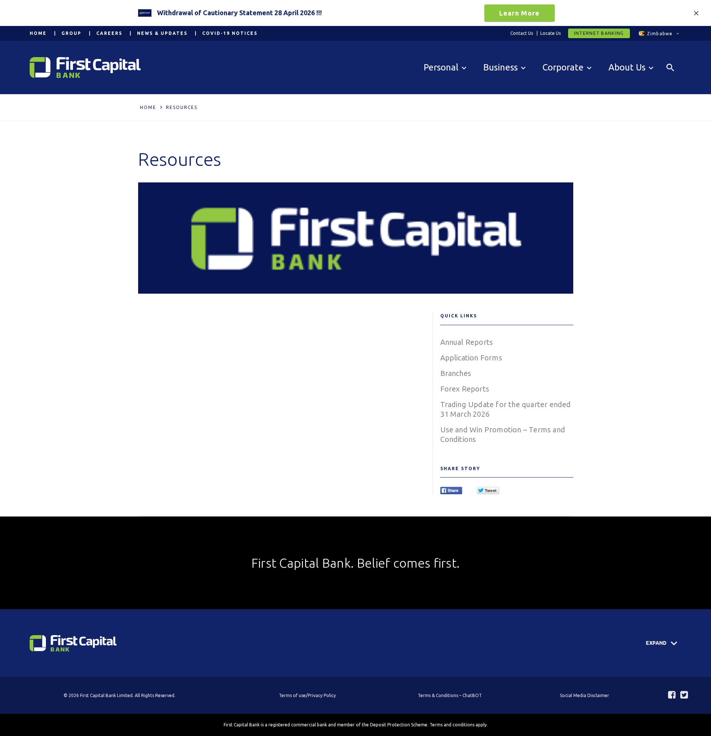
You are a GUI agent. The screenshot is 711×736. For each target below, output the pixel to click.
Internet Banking (599, 33)
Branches (455, 373)
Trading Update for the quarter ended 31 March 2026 (505, 409)
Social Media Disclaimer (584, 695)
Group (71, 33)
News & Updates (162, 33)
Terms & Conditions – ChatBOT (450, 695)
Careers (109, 33)
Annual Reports (466, 342)
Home (38, 33)
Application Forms (471, 357)
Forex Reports (465, 388)
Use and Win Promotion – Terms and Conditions (502, 434)
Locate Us (550, 33)
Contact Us (521, 33)
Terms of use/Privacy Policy (307, 695)
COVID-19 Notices (229, 33)
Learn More (519, 13)
